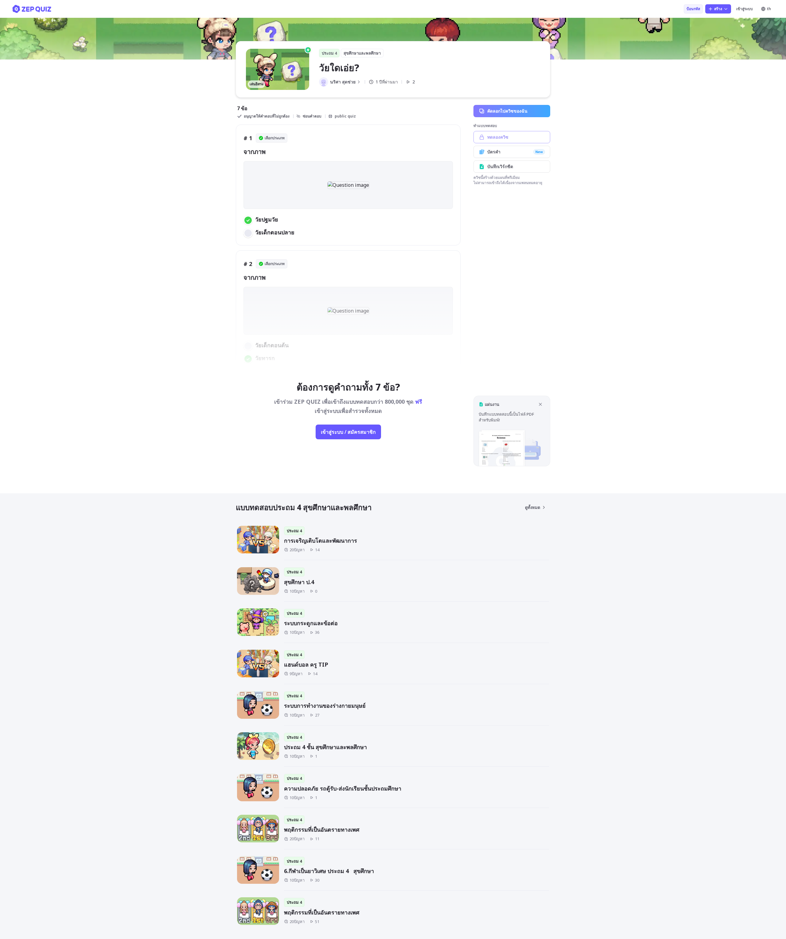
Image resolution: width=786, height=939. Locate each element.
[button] (511, 431)
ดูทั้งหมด (532, 507)
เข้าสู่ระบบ (744, 8)
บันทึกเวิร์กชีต (500, 166)
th (769, 8)
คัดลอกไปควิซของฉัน (507, 111)
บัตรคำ (515, 152)
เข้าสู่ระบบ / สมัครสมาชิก (348, 432)
